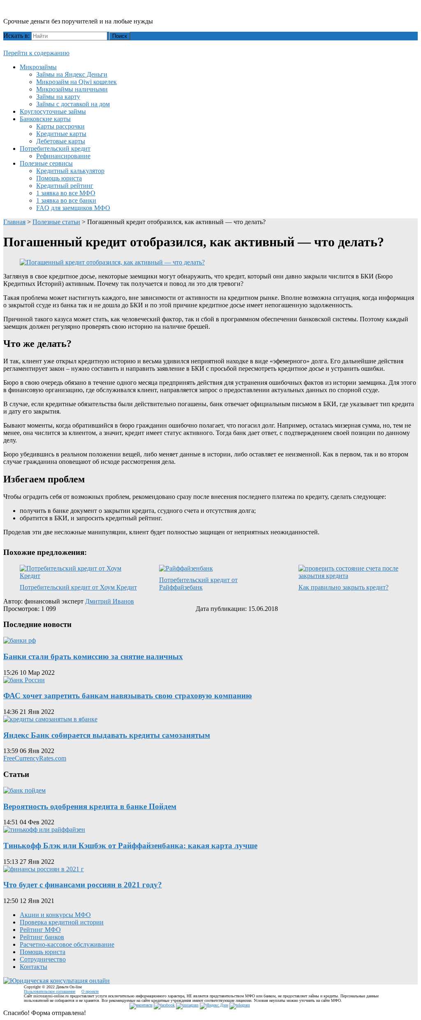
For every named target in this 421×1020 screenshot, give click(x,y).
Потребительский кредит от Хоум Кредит (78, 587)
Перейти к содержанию (36, 52)
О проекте (90, 991)
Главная (14, 221)
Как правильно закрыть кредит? (343, 587)
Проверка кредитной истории (62, 922)
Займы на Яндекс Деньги (71, 74)
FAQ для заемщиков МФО (73, 207)
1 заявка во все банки (66, 200)
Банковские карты (45, 118)
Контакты (33, 966)
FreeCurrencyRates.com (34, 758)
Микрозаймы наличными (72, 89)
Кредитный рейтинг (64, 185)
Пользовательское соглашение (49, 991)
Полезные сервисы (46, 163)
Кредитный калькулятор (70, 170)
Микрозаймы (38, 66)
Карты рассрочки (60, 126)
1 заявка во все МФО (65, 193)
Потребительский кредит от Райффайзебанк (198, 583)
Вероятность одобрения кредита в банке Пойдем (89, 806)
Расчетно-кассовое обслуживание (67, 944)
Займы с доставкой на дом (73, 104)
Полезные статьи (56, 221)
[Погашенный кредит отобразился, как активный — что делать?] (112, 262)
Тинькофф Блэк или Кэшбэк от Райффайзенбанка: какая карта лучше (130, 845)
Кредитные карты (61, 133)
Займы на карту (58, 96)
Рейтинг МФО (40, 929)
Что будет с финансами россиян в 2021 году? (82, 884)
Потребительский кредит (55, 148)
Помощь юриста (59, 178)
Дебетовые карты (60, 141)
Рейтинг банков (42, 936)
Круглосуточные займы (53, 111)
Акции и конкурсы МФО (55, 914)
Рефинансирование (63, 155)
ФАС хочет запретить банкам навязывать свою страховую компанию (127, 695)
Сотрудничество (43, 959)
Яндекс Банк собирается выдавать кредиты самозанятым (106, 735)
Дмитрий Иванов (109, 601)
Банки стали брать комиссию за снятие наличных (93, 656)
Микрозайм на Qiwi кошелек (76, 81)
